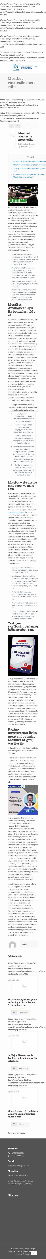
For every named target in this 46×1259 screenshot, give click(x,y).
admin (33, 144)
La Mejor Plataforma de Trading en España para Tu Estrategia (22, 1058)
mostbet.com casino (16, 512)
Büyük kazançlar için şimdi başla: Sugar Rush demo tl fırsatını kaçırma (22, 1002)
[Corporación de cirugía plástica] (23, 67)
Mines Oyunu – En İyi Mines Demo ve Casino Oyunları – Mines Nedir (23, 1114)
